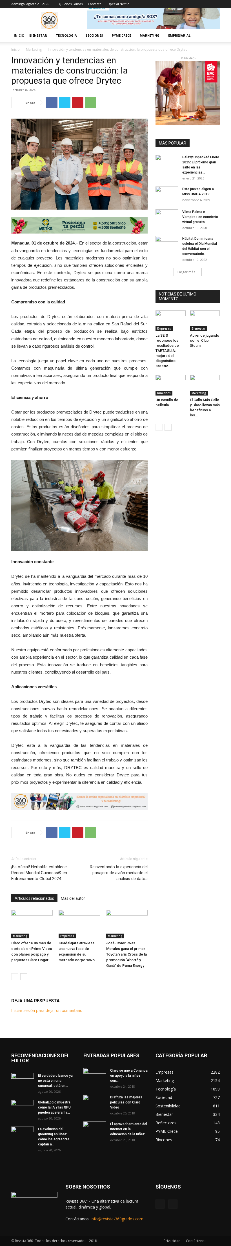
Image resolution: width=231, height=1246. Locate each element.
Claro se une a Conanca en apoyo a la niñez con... (129, 1076)
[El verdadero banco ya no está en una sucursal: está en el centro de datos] (22, 1081)
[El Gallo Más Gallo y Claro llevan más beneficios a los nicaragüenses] (205, 385)
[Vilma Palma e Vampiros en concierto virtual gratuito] (167, 217)
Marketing (34, 49)
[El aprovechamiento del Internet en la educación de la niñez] (94, 1129)
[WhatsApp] (90, 102)
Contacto (94, 4)
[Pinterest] (77, 102)
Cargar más (186, 272)
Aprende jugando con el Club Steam (204, 340)
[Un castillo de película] (171, 385)
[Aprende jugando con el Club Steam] (205, 320)
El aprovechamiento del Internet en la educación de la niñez (128, 1129)
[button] (213, 35)
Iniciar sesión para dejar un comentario (46, 1010)
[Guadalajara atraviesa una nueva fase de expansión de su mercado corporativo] (79, 924)
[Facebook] (206, 4)
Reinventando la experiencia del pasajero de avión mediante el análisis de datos (119, 872)
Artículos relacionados (34, 898)
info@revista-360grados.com (117, 1218)
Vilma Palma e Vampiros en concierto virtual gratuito (200, 217)
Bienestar (198, 328)
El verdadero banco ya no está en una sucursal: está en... (55, 1081)
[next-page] (23, 976)
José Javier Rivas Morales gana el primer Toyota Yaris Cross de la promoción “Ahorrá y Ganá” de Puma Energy (126, 954)
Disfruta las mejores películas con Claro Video (126, 1102)
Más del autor (73, 898)
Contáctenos (196, 1240)
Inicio (19, 35)
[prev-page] (14, 976)
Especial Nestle (118, 4)
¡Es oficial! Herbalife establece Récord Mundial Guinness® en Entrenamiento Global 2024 (39, 872)
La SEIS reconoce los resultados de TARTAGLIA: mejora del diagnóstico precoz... (167, 350)
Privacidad (172, 1240)
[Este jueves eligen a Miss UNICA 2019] (167, 194)
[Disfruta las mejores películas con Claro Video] (94, 1102)
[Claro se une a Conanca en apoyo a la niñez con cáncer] (94, 1076)
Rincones (164, 393)
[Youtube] (215, 4)
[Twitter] (64, 102)
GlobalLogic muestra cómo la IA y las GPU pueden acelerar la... (54, 1107)
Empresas (67, 936)
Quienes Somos (71, 4)
